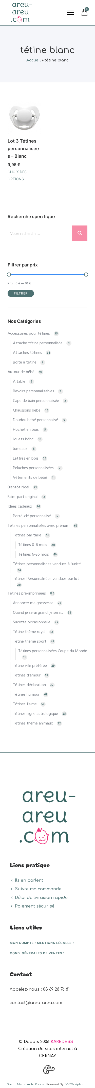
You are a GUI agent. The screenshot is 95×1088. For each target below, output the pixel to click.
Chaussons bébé (27, 410)
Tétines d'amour (27, 675)
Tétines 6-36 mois (33, 554)
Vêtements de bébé (30, 477)
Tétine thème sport (29, 641)
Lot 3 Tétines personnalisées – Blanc (23, 148)
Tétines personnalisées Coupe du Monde (52, 651)
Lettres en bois (26, 458)
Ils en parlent (29, 880)
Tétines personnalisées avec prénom (38, 526)
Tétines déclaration (29, 685)
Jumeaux (20, 449)
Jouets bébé (23, 439)
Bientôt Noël (18, 487)
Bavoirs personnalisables (33, 391)
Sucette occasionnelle (31, 622)
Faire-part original (22, 497)
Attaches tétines (27, 353)
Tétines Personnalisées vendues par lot (46, 579)
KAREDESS (62, 1041)
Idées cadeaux (20, 506)
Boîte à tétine (24, 362)
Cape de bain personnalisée (36, 401)
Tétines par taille (27, 535)
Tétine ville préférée (30, 666)
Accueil (33, 60)
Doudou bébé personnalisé (35, 420)
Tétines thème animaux (33, 723)
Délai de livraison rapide (41, 897)
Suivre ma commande (38, 889)
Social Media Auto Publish (26, 1084)
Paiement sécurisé (34, 906)
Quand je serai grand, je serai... (38, 612)
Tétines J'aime (25, 704)
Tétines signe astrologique (35, 714)
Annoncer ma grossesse (33, 603)
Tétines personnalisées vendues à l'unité (47, 564)
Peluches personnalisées (33, 468)
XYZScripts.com (76, 1084)
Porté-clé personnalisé (32, 516)
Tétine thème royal (29, 632)
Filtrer (21, 293)
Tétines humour (26, 694)
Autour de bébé (21, 372)
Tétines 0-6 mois (32, 545)
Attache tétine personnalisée (38, 343)
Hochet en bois (26, 429)
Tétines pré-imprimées (27, 593)
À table (19, 381)
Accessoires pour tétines (29, 333)
